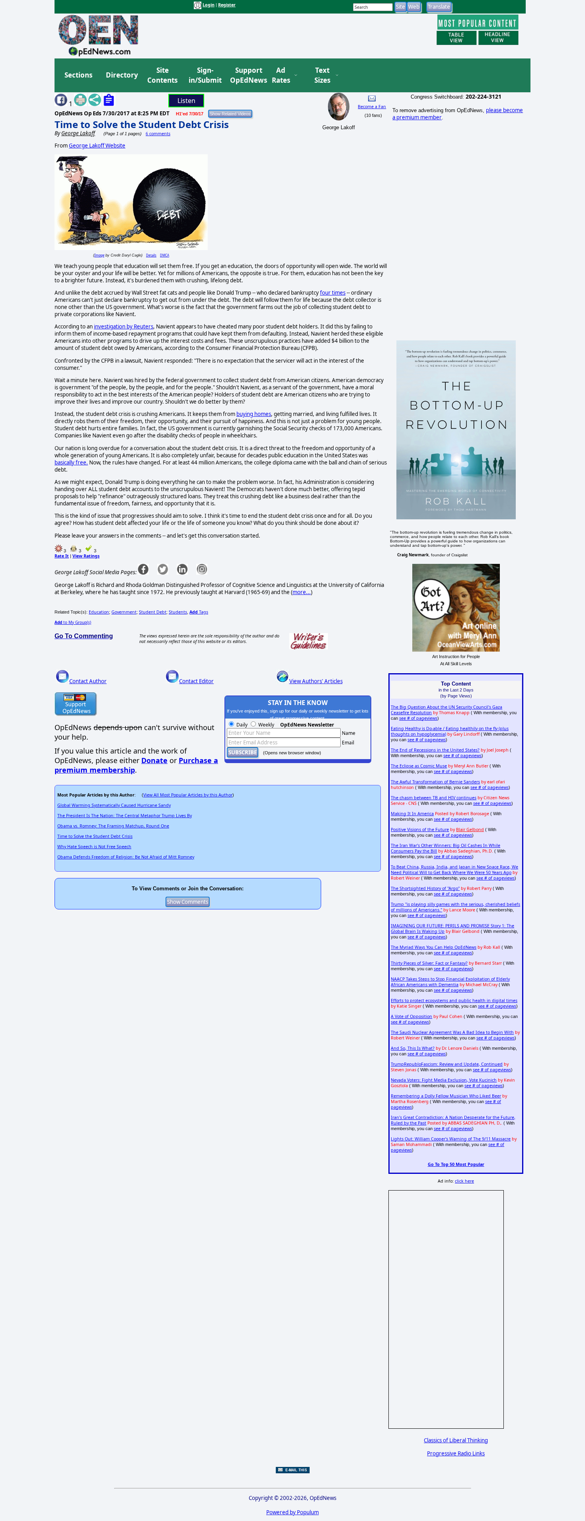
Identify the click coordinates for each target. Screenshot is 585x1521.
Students (178, 612)
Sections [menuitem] (78, 75)
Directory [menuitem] (121, 75)
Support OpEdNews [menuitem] (245, 75)
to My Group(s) (73, 622)
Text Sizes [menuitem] (322, 75)
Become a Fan (372, 106)
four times (332, 292)
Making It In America (412, 813)
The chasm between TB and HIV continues (433, 797)
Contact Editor (196, 681)
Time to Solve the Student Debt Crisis (142, 124)
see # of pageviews (418, 718)
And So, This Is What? (413, 1048)
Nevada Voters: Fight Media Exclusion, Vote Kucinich (444, 1080)
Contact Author (88, 681)
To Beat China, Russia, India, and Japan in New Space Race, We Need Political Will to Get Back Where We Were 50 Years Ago (454, 869)
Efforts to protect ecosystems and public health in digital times (454, 1000)
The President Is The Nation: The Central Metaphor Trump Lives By (124, 815)
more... (301, 592)
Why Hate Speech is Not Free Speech (94, 846)
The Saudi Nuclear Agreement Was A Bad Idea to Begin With (452, 1032)
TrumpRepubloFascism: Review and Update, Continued (447, 1064)
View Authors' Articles (316, 681)
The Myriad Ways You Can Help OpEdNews (433, 947)
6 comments (158, 133)
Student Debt (152, 612)
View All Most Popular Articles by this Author (187, 795)
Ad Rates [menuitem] (281, 75)
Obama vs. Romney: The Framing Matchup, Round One (113, 826)
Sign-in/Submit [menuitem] (204, 75)
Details (151, 255)
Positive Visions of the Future (420, 829)
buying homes (253, 414)
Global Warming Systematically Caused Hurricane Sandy (114, 805)
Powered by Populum (292, 1512)
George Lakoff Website (97, 145)
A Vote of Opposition (411, 1016)
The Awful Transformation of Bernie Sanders (435, 782)
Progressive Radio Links (456, 1453)
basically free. (71, 462)
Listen (186, 100)
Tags (198, 612)
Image (99, 255)
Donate (154, 760)
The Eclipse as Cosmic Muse (419, 766)
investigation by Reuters (123, 326)
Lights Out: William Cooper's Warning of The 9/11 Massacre (451, 1139)
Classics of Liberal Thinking (456, 1440)
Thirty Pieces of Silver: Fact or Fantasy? (429, 963)
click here (464, 1181)
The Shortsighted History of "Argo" (425, 888)
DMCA (164, 255)
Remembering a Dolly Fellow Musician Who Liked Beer (446, 1096)
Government (123, 612)
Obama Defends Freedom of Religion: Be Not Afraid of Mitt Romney (125, 857)
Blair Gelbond (470, 829)
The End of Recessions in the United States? (435, 750)
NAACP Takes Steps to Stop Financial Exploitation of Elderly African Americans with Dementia (450, 981)
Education (99, 612)
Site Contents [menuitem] (162, 75)
